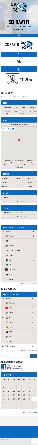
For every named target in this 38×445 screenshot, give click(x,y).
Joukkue (8, 231)
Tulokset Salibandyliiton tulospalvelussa (15, 97)
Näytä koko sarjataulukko (29, 284)
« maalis (4, 407)
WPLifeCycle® (32, 412)
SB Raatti (19, 21)
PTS (33, 231)
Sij (3, 231)
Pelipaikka (7, 197)
